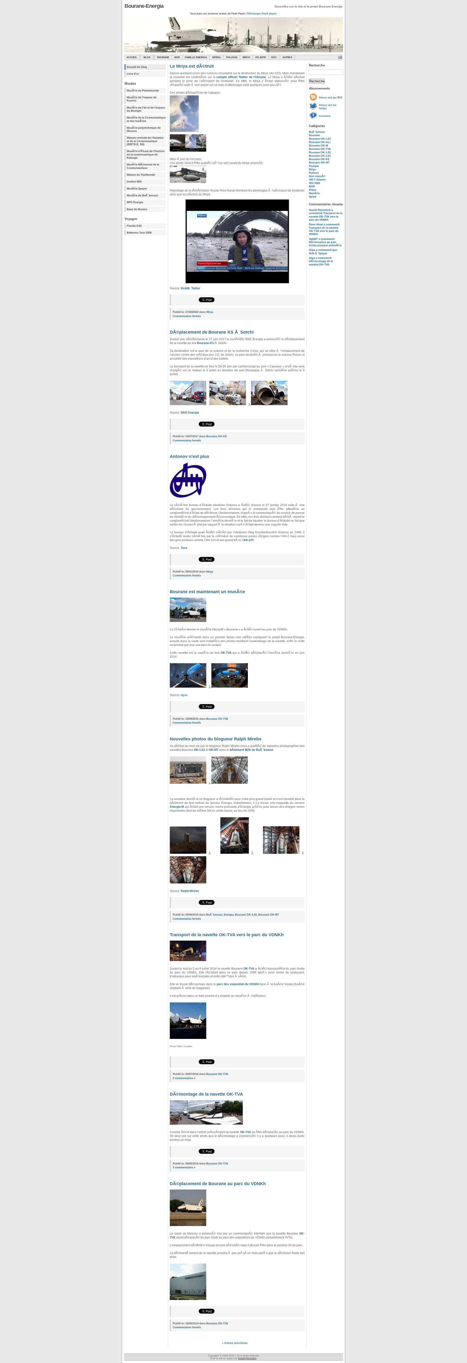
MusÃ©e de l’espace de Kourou (141, 99)
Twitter (195, 288)
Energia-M (177, 807)
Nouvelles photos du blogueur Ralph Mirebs (215, 738)
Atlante (260, 57)
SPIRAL (216, 57)
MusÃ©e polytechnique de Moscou (144, 129)
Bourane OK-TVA (320, 148)
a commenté (325, 215)
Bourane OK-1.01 (320, 138)
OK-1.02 (199, 750)
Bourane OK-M (318, 145)
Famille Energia (196, 57)
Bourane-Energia (144, 6)
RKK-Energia (190, 412)
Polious (231, 57)
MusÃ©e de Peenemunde (143, 90)
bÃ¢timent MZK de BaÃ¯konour (251, 750)
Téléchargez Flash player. (261, 13)
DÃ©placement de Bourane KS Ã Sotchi (212, 332)
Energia (314, 165)
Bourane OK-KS (319, 159)
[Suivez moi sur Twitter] (313, 109)
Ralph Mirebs (190, 891)
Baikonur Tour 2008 (139, 232)
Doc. (274, 57)
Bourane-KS (205, 343)
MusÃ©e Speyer (137, 188)
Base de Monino (137, 209)
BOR (177, 57)
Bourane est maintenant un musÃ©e (207, 591)
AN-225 (248, 540)
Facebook (325, 116)
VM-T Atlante (317, 179)
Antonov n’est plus (189, 456)
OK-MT (213, 750)
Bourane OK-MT (319, 162)
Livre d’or (133, 73)
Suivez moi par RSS (330, 97)
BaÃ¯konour (317, 131)
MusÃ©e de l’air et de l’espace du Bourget (146, 109)
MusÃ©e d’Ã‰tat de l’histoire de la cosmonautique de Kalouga (145, 154)
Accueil (131, 57)
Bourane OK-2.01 (320, 155)
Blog (147, 57)
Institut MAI (134, 181)
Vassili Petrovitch (247, 1358)
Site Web (314, 183)
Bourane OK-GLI (319, 142)
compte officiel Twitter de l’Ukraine (241, 77)
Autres (287, 57)
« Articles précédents (235, 1343)
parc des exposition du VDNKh (238, 984)
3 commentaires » (184, 1167)
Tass (184, 548)
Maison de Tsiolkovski (141, 174)
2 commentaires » (184, 1078)
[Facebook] (313, 118)
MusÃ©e (314, 193)
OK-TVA (226, 652)
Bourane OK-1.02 (320, 152)
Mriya (246, 57)
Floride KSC (134, 225)
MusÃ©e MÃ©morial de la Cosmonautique (143, 166)
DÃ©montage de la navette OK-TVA (206, 1094)
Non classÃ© (317, 176)
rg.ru (184, 695)
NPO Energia (135, 202)
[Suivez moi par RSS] (313, 100)
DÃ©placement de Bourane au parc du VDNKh (218, 1183)
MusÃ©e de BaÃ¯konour (142, 195)
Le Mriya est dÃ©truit (192, 66)
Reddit (185, 288)
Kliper (312, 189)
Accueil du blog (137, 66)
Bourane (163, 57)
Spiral (312, 196)
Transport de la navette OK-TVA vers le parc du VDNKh (227, 934)
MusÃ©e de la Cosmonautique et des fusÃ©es (146, 119)
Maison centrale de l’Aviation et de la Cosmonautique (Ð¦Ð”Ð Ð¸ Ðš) (145, 141)
